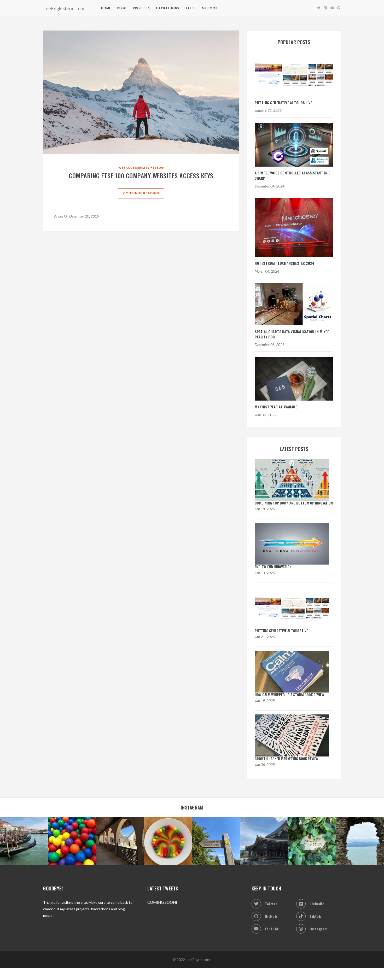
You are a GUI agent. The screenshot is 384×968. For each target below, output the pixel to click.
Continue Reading (141, 193)
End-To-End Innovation (273, 566)
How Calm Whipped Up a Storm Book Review (289, 694)
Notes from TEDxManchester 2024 (284, 263)
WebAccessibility (134, 167)
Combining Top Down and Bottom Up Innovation (294, 503)
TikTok (315, 916)
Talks (190, 8)
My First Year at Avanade (276, 406)
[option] (24, 841)
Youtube (272, 928)
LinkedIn (317, 903)
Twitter (271, 903)
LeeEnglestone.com (63, 8)
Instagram (319, 928)
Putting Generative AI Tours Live (283, 102)
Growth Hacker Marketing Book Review (286, 758)
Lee (60, 216)
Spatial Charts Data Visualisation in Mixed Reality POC (292, 334)
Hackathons (167, 8)
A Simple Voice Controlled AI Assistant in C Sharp (293, 175)
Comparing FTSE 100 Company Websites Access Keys (141, 175)
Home (106, 8)
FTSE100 (157, 167)
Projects (141, 8)
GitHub (271, 916)
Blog (122, 8)
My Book (210, 8)
